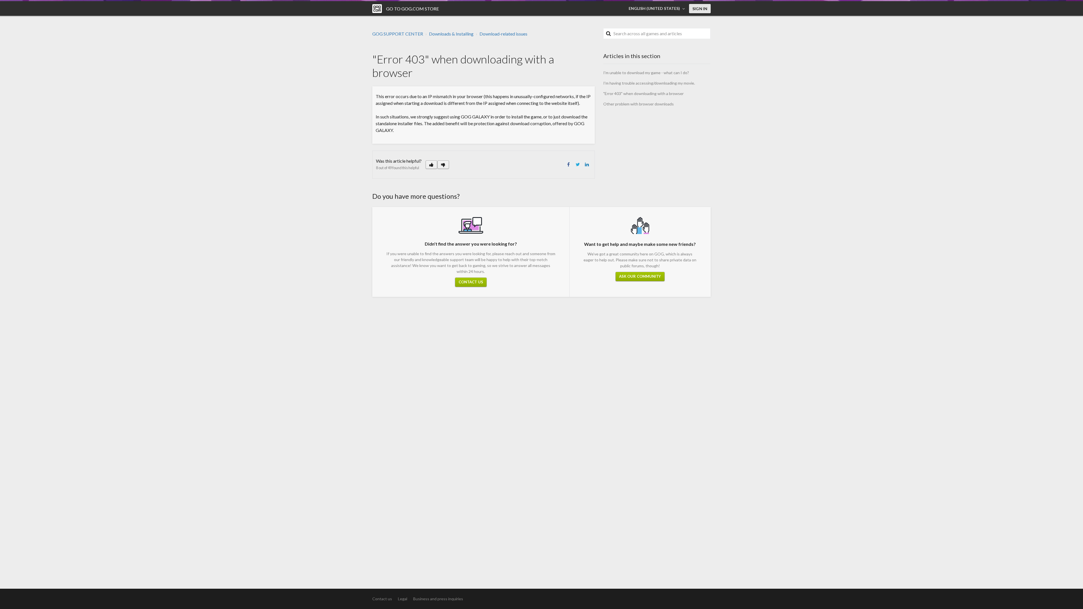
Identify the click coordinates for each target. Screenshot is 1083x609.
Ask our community (640, 276)
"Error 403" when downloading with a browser (643, 93)
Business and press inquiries (438, 598)
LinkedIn (587, 164)
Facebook (568, 164)
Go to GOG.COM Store (412, 8)
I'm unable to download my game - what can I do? (646, 72)
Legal (402, 598)
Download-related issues (503, 33)
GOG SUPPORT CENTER (397, 33)
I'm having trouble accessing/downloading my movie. (649, 83)
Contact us (471, 282)
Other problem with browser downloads (638, 104)
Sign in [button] (699, 8)
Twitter (577, 164)
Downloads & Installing (451, 33)
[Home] (377, 8)
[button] (431, 165)
